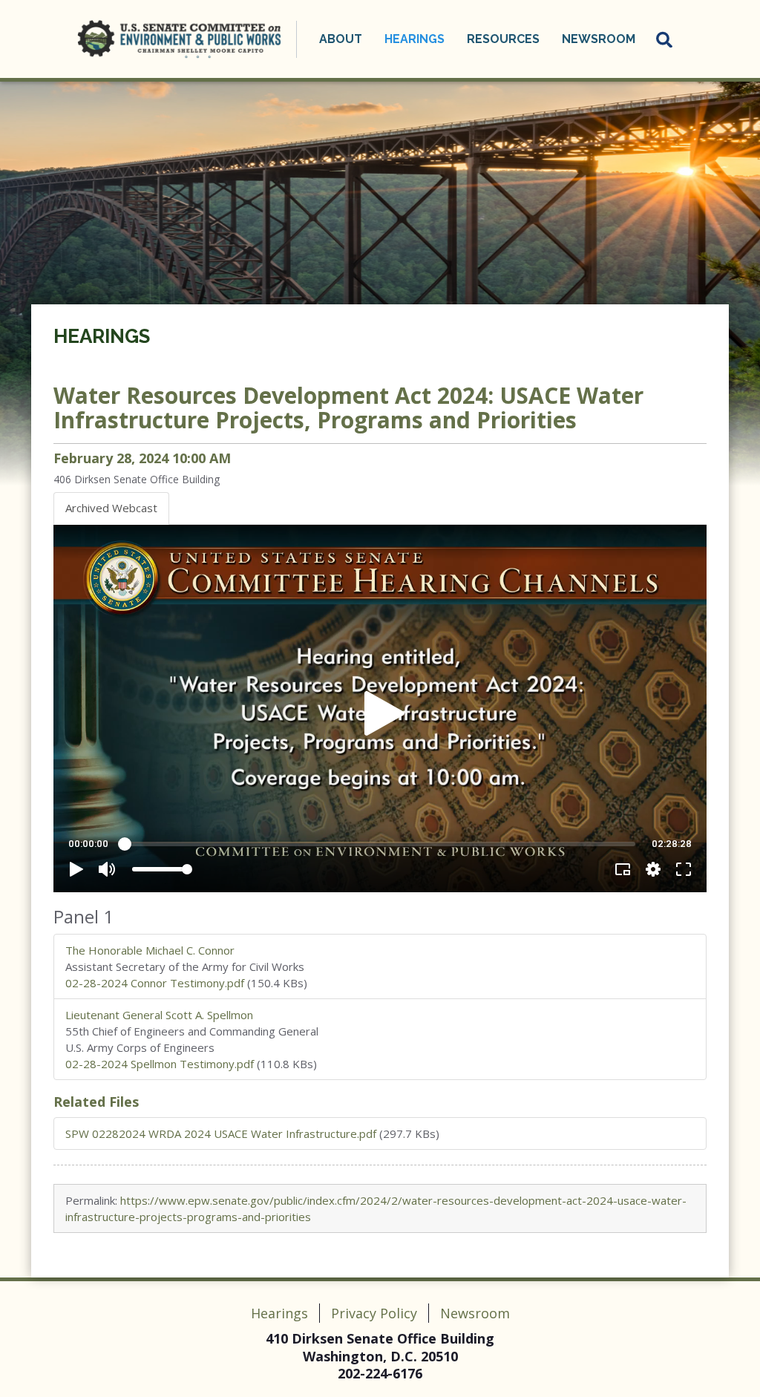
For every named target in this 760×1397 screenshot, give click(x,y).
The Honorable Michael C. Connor (150, 950)
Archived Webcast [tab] (111, 507)
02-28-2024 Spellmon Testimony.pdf (159, 1063)
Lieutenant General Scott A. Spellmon (159, 1014)
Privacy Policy (374, 1313)
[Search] (665, 39)
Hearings (101, 336)
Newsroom (475, 1313)
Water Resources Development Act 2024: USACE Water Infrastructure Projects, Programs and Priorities (348, 407)
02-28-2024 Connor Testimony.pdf (154, 982)
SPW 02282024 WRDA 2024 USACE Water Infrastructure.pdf (220, 1133)
